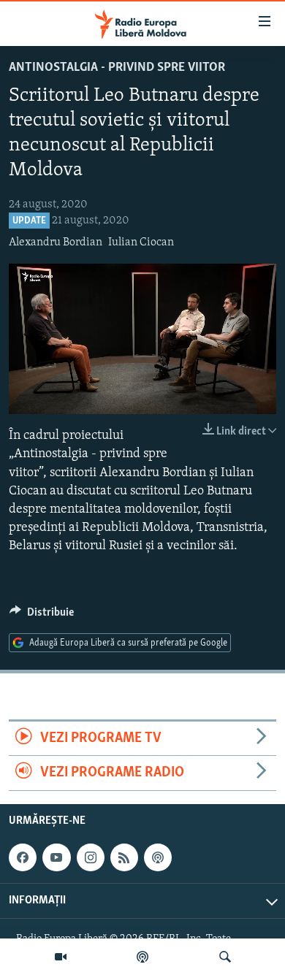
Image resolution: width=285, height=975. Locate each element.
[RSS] (124, 857)
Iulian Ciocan (141, 242)
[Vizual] (61, 956)
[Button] (42, 616)
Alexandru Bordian (55, 242)
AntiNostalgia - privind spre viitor (117, 67)
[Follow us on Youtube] (56, 857)
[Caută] (225, 956)
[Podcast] (142, 956)
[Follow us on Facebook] (23, 857)
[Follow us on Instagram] (90, 857)
